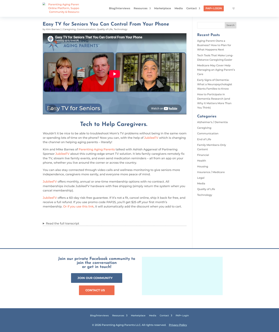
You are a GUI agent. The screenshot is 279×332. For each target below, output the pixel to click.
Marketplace (162, 8)
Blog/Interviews (119, 8)
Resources (140, 8)
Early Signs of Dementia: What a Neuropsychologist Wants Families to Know (214, 84)
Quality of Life (105, 29)
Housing (202, 166)
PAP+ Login (214, 8)
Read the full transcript (62, 223)
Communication (86, 29)
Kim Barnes (53, 29)
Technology (120, 29)
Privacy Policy (178, 325)
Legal (200, 177)
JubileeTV (151, 138)
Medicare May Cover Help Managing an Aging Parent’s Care (216, 70)
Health (201, 160)
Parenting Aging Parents (97, 149)
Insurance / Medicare (211, 172)
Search (231, 25)
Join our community (95, 278)
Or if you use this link (78, 206)
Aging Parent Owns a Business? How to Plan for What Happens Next (214, 45)
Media (179, 8)
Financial (203, 155)
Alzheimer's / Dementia (212, 122)
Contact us (95, 290)
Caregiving (69, 29)
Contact (191, 8)
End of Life (204, 139)
